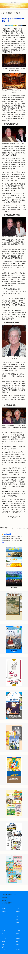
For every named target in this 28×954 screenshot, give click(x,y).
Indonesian (4, 938)
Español (17, 922)
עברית (3, 930)
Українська (19, 947)
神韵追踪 (17, 13)
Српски (18, 938)
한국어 (3, 947)
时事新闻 (9, 13)
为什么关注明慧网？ (7, 903)
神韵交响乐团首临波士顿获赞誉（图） (13, 536)
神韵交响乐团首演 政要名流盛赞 (11, 538)
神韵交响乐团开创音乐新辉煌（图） (12, 540)
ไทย (17, 941)
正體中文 (4, 908)
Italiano (3, 941)
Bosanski (18, 911)
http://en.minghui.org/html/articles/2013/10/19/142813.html (14, 528)
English (17, 919)
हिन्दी (3, 933)
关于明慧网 (5, 897)
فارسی (17, 925)
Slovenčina (18, 936)
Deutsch (17, 916)
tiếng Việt (18, 949)
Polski (3, 949)
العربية (17, 908)
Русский (18, 933)
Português (18, 930)
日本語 (3, 944)
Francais (17, 927)
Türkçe (17, 944)
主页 (3, 13)
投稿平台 (4, 900)
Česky (17, 914)
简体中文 (4, 911)
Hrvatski (4, 936)
